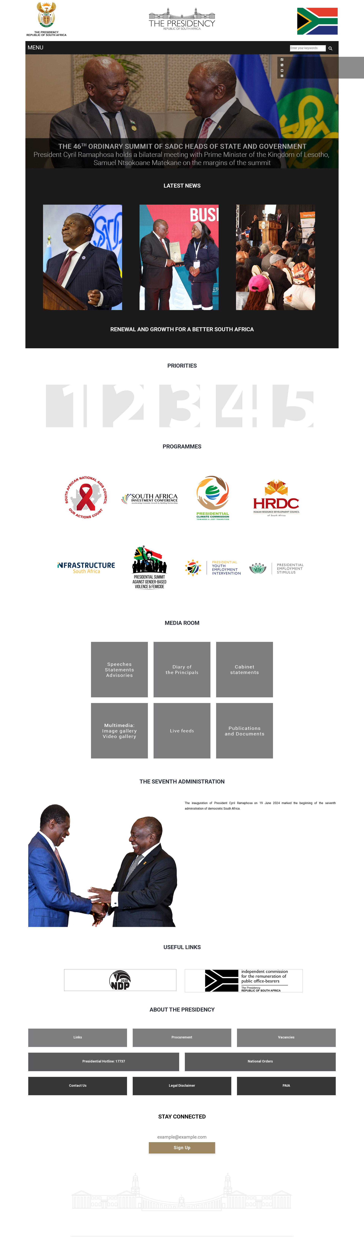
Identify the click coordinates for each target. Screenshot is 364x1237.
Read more (68, 487)
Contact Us (77, 1085)
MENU (35, 47)
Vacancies (286, 1037)
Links (78, 1037)
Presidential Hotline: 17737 (103, 1061)
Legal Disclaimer (182, 1085)
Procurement (182, 1037)
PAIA (286, 1085)
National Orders (260, 1061)
